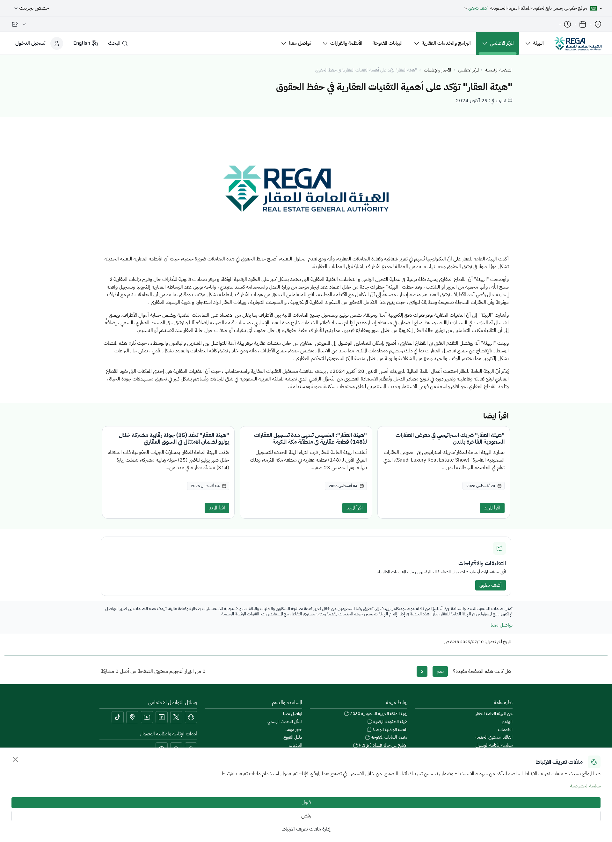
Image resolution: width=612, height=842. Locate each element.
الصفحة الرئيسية (499, 70)
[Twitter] (176, 717)
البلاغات (295, 745)
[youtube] (147, 717)
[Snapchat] (191, 717)
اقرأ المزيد (492, 508)
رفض (306, 816)
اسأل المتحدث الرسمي (284, 722)
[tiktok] (118, 717)
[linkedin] (162, 717)
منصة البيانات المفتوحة (388, 737)
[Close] (15, 759)
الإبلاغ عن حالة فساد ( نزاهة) (382, 745)
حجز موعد (294, 730)
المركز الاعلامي (468, 70)
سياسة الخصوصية (585, 786)
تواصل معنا (502, 625)
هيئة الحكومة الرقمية (389, 722)
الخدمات (505, 730)
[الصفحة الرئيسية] (578, 43)
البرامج (507, 722)
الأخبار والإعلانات (437, 70)
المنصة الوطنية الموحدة (389, 730)
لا (422, 671)
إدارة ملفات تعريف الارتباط (306, 829)
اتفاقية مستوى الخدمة (494, 737)
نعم (440, 671)
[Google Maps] (132, 717)
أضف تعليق (490, 585)
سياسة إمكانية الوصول (494, 745)
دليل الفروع (292, 737)
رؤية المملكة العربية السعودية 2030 (378, 714)
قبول (306, 802)
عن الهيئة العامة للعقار (494, 714)
